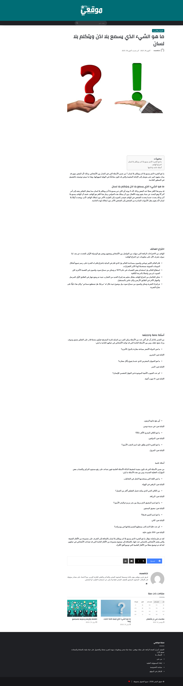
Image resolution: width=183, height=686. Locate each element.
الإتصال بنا (158, 655)
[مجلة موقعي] (91, 10)
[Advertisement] (115, 134)
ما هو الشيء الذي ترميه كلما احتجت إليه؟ (117, 620)
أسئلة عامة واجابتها (155, 167)
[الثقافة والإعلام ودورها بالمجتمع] (82, 608)
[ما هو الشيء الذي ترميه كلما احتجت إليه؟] (116, 608)
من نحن (159, 659)
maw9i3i (157, 51)
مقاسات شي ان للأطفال (155, 619)
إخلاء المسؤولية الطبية (154, 663)
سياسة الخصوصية (156, 667)
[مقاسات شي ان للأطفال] (149, 608)
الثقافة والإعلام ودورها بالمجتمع (84, 619)
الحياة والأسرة (158, 31)
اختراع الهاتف (157, 165)
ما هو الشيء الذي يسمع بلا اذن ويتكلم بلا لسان (145, 162)
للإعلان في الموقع (156, 671)
